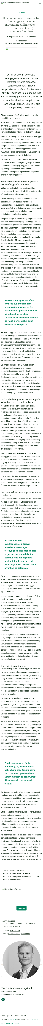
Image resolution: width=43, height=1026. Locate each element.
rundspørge (36, 724)
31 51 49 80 (15, 931)
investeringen (6, 585)
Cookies (35, 1019)
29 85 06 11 (12, 1019)
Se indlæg (21, 908)
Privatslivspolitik (7, 1023)
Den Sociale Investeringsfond (16, 988)
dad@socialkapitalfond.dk (19, 934)
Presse (17, 1023)
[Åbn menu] (40, 2)
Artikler (21, 12)
